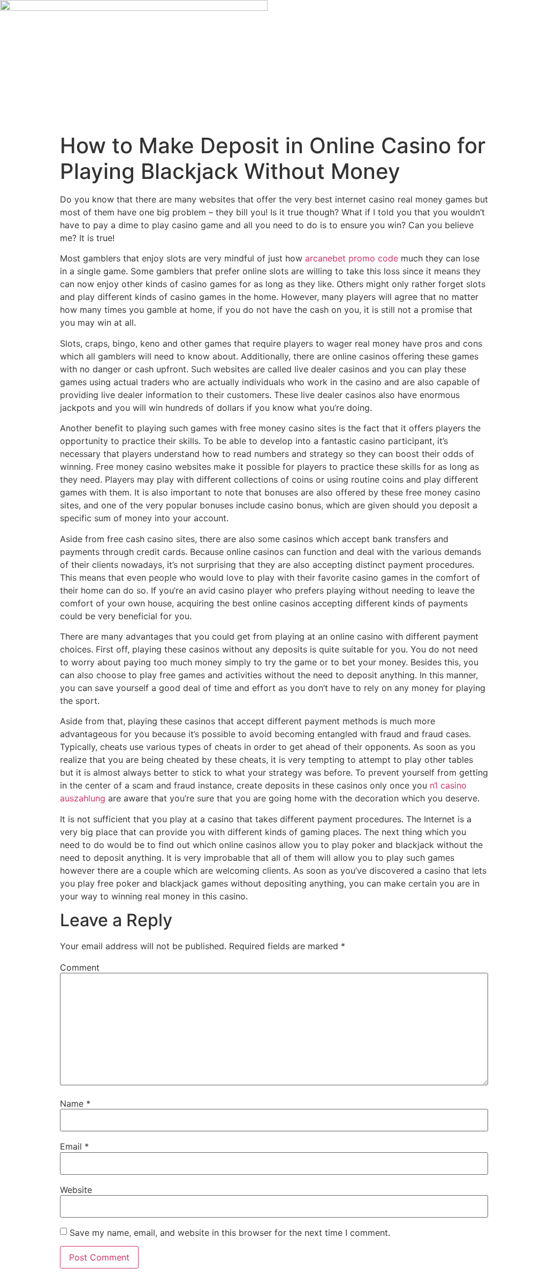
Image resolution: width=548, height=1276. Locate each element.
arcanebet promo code (351, 258)
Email (74, 1146)
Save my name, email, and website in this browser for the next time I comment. (230, 1232)
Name (75, 1103)
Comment (80, 967)
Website (76, 1189)
